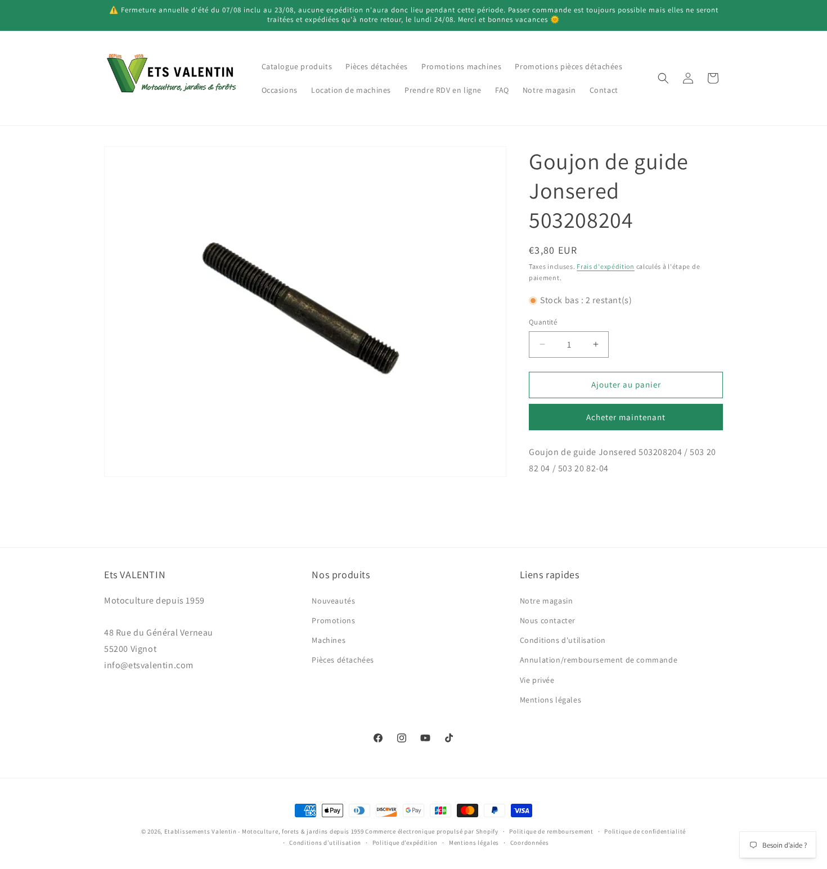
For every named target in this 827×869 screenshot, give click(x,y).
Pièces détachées (343, 660)
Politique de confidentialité (645, 831)
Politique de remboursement (551, 831)
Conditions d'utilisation (563, 639)
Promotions (333, 620)
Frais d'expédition (606, 266)
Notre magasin (546, 600)
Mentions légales (551, 699)
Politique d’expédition (405, 843)
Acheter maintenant (626, 417)
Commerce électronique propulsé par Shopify (431, 831)
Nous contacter (548, 620)
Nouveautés (333, 600)
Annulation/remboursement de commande (599, 660)
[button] (663, 78)
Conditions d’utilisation (325, 843)
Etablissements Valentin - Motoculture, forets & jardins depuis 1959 (264, 831)
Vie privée (537, 679)
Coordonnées (529, 843)
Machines (328, 639)
